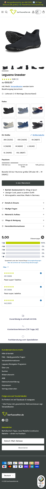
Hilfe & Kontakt (8, 353)
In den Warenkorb (23, 183)
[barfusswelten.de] (20, 12)
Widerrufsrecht (8, 375)
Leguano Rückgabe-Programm (14, 364)
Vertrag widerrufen (9, 389)
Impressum (6, 385)
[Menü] (2, 12)
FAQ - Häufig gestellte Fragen (13, 357)
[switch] (41, 486)
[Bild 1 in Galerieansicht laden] (23, 40)
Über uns (5, 367)
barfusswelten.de (12, 481)
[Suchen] (7, 12)
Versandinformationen (11, 360)
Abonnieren (23, 448)
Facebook (20, 400)
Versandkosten (17, 86)
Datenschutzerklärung (10, 382)
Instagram (31, 400)
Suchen (5, 371)
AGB (3, 378)
